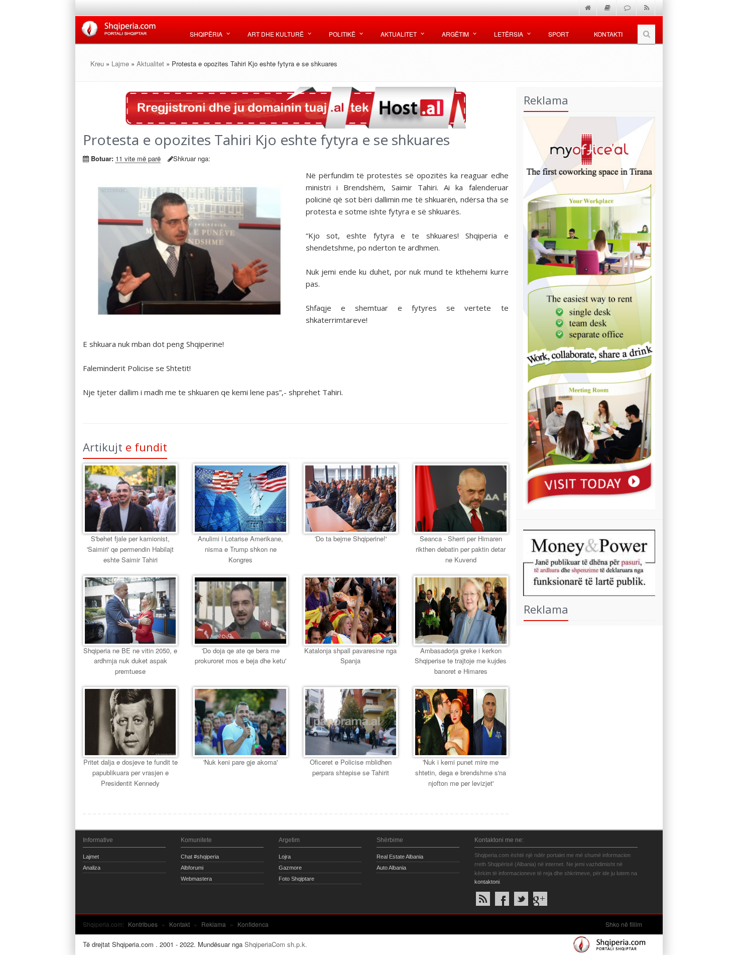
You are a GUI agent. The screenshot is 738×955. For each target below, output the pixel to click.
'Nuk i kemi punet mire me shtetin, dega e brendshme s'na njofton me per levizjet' (460, 772)
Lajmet (91, 857)
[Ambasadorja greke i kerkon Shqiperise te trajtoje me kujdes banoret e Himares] (460, 610)
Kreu (97, 63)
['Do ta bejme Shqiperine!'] (350, 498)
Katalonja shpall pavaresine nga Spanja (350, 656)
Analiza (91, 868)
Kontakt (179, 924)
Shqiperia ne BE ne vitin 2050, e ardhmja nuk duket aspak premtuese (130, 661)
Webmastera (196, 879)
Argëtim (455, 34)
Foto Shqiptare (296, 879)
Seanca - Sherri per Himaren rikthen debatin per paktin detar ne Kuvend (461, 549)
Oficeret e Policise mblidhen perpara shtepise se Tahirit (351, 767)
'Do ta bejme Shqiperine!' (351, 538)
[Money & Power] (586, 561)
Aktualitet (399, 34)
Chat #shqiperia (200, 857)
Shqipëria (206, 34)
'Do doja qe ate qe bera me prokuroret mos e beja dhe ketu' (240, 656)
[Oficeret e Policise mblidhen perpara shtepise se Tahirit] (350, 722)
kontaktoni (487, 882)
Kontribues (143, 924)
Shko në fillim (623, 924)
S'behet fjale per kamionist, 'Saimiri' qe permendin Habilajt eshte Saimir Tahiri (130, 549)
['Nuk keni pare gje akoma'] (240, 722)
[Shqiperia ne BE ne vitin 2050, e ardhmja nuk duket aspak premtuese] (130, 610)
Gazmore (290, 868)
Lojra (285, 857)
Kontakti (608, 34)
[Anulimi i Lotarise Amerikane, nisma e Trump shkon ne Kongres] (240, 498)
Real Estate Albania (400, 857)
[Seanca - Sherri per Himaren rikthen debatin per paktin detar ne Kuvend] (460, 498)
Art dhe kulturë (276, 34)
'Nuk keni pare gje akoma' (240, 762)
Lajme (120, 63)
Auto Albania (391, 868)
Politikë (342, 34)
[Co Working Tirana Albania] (586, 311)
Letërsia (508, 34)
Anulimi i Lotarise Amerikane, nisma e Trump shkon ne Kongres (240, 549)
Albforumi (192, 868)
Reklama (213, 924)
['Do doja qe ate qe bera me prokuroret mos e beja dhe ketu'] (240, 610)
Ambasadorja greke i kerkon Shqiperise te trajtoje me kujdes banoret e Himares (461, 661)
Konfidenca (253, 924)
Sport (558, 34)
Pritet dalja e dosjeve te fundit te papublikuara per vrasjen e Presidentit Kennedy (130, 772)
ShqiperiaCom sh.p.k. (275, 944)
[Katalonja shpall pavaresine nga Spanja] (350, 610)
